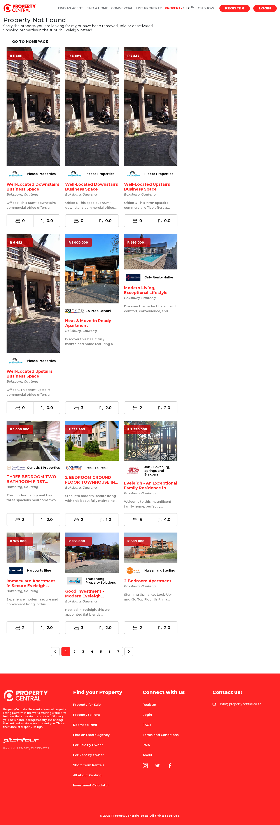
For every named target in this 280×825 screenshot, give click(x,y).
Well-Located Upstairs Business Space (147, 187)
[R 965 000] (33, 547)
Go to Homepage (30, 41)
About (147, 755)
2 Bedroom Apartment (147, 581)
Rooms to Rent (85, 725)
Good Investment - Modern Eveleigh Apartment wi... (84, 596)
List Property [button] (149, 8)
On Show (206, 8)
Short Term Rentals (88, 765)
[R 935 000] (92, 552)
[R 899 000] (150, 547)
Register (234, 8)
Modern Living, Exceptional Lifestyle (146, 290)
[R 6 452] (33, 293)
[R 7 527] (150, 106)
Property (179, 8)
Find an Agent (70, 8)
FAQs (147, 725)
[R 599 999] (92, 440)
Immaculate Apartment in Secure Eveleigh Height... (31, 586)
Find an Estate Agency (91, 735)
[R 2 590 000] (150, 440)
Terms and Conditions (161, 735)
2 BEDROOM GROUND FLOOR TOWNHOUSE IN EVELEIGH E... (90, 482)
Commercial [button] (122, 8)
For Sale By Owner (88, 745)
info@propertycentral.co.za (240, 704)
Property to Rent (86, 715)
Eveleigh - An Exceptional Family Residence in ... (150, 485)
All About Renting (87, 775)
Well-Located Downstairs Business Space (33, 187)
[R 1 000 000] (92, 268)
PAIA (146, 745)
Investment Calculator (91, 785)
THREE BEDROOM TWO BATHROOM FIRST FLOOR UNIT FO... (31, 481)
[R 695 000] (150, 251)
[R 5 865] (33, 106)
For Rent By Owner (88, 755)
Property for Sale (87, 705)
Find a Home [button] (97, 8)
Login (265, 8)
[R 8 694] (92, 106)
